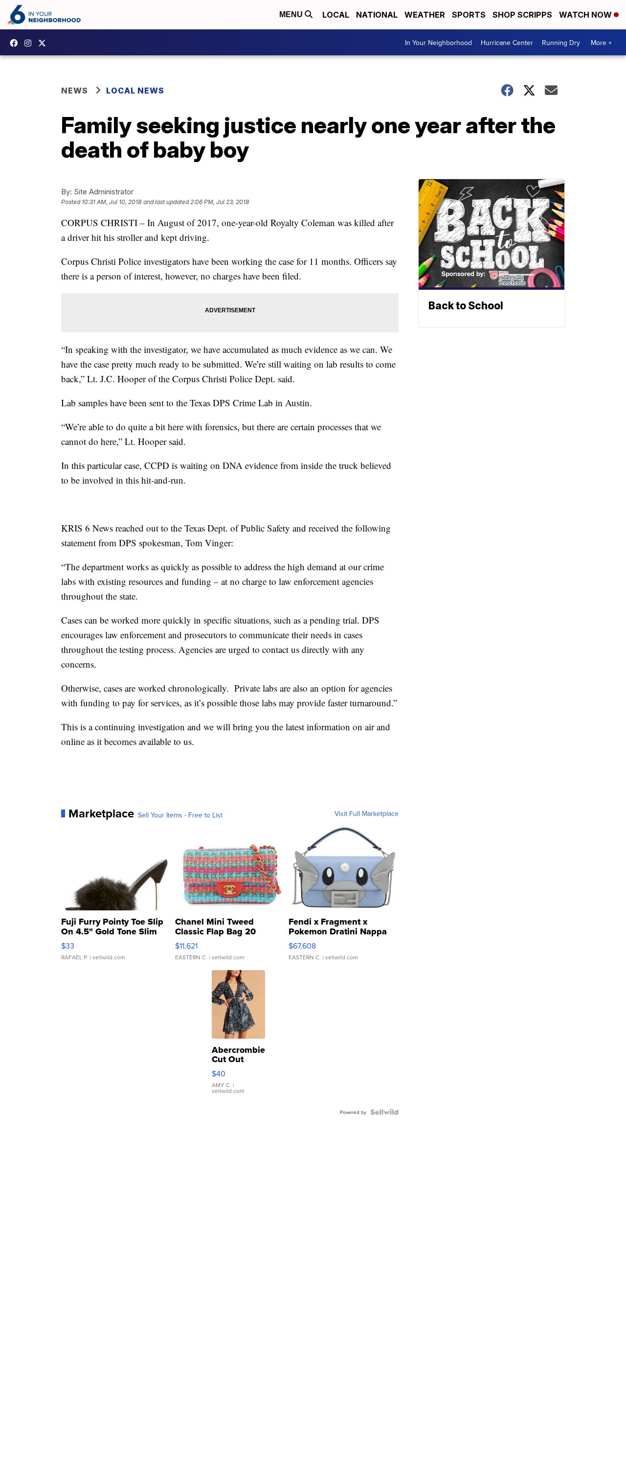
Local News (135, 90)
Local (335, 15)
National (377, 15)
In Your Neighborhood (438, 42)
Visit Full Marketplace (367, 813)
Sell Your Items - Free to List (180, 815)
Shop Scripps (522, 15)
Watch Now (586, 15)
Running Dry (561, 42)
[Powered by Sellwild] (384, 1112)
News (74, 90)
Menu (292, 14)
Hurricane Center (507, 42)
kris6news (30, 43)
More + (601, 42)
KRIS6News (16, 43)
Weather (424, 15)
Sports (469, 15)
